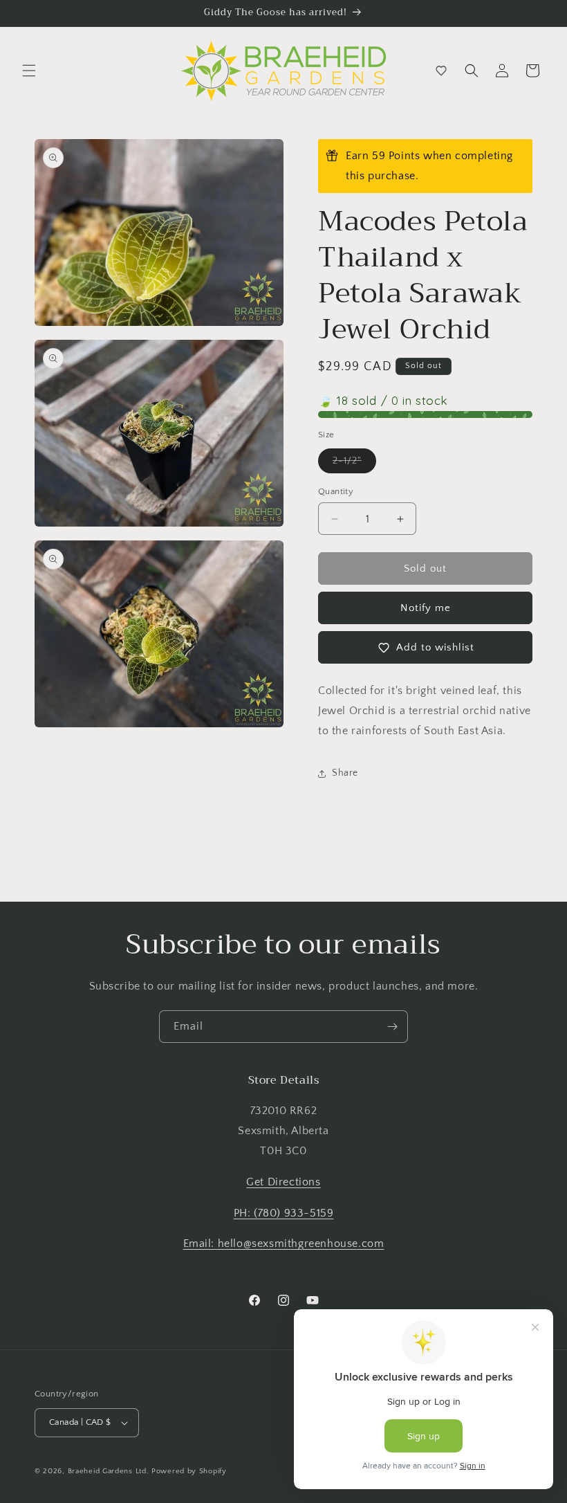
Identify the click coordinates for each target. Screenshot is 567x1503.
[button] (29, 70)
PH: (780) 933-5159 (284, 1213)
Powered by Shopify (189, 1471)
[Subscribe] (392, 1026)
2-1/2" (354, 464)
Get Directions (283, 1182)
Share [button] (345, 772)
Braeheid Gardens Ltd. (108, 1471)
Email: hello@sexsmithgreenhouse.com (283, 1243)
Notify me (425, 608)
